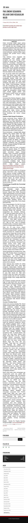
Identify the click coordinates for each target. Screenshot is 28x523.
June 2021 (6, 490)
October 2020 (6, 508)
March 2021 (6, 497)
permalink (5, 425)
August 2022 (6, 473)
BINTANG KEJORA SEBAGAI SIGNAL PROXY (19, 430)
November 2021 (7, 484)
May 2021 (6, 493)
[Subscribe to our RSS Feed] (9, 448)
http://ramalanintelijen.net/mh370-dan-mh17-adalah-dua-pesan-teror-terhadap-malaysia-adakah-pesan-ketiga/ (13, 167)
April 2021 (6, 495)
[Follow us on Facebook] (4, 448)
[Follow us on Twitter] (7, 448)
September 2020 (7, 510)
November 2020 (7, 506)
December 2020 (7, 503)
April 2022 (6, 480)
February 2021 (7, 499)
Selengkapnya (7, 512)
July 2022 (6, 475)
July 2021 (6, 488)
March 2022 (6, 482)
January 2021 (6, 501)
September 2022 (7, 471)
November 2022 (7, 469)
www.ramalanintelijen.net (18, 422)
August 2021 (6, 486)
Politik (14, 424)
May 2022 (6, 477)
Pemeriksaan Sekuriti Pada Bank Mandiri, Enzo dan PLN (8, 430)
